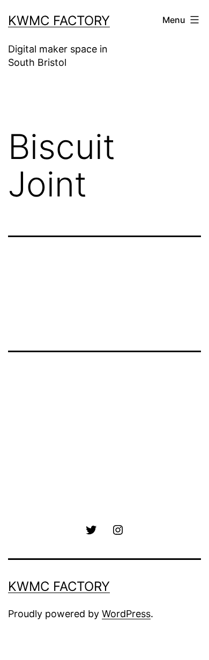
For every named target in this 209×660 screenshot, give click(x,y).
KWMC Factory (59, 20)
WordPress (126, 613)
